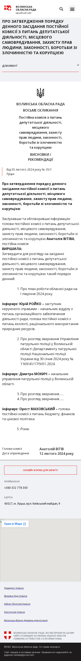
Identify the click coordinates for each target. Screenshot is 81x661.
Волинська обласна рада (26, 8)
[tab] (40, 67)
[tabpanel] (40, 271)
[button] (72, 8)
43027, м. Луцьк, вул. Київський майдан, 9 (32, 503)
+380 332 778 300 (16, 487)
